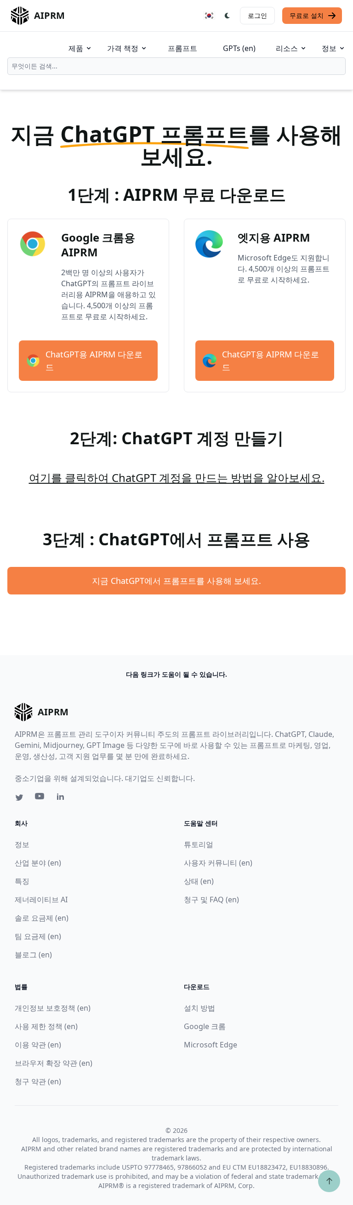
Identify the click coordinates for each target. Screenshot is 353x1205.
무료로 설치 (307, 15)
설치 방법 (199, 1008)
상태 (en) (199, 881)
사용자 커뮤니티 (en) (218, 863)
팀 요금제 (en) (38, 936)
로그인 (257, 15)
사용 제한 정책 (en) (46, 1026)
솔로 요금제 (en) (41, 918)
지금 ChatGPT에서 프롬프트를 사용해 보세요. (176, 580)
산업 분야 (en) (38, 863)
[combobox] (176, 66)
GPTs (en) (239, 48)
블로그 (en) (33, 955)
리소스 (287, 48)
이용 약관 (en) (38, 1045)
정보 (329, 48)
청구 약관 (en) (38, 1081)
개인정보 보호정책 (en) (53, 1008)
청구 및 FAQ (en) (211, 899)
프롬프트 (182, 48)
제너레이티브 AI (41, 899)
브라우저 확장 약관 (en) (53, 1063)
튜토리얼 (198, 844)
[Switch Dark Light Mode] (227, 16)
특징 (22, 881)
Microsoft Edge (210, 1045)
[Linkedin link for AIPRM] (62, 798)
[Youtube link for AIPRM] (40, 798)
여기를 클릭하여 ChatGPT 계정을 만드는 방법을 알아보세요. (177, 477)
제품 (75, 48)
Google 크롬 (205, 1026)
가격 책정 (122, 48)
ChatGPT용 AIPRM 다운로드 (94, 361)
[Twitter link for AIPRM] (19, 797)
